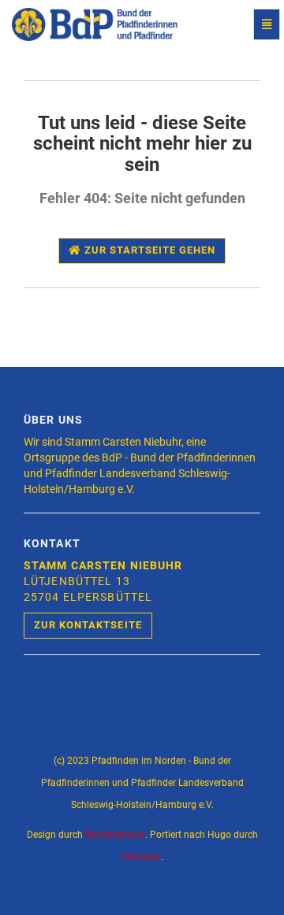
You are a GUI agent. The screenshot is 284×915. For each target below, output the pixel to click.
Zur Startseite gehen (148, 250)
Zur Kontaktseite (88, 625)
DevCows (141, 856)
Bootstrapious (115, 834)
